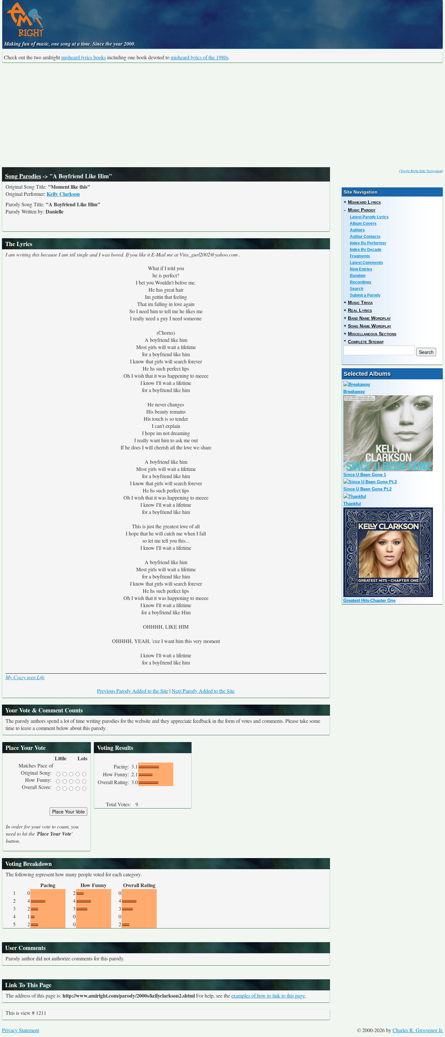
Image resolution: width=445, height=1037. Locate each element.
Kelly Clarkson (63, 193)
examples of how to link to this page (268, 995)
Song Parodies (23, 176)
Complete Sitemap (366, 341)
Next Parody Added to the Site (203, 690)
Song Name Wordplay (369, 326)
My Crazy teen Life (25, 677)
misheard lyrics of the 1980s (199, 57)
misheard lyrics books (83, 57)
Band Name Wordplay (369, 318)
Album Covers (363, 223)
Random (358, 275)
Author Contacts (365, 236)
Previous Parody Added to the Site (132, 690)
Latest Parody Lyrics (369, 217)
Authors (357, 230)
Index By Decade (365, 249)
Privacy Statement (20, 1030)
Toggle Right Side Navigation (421, 170)
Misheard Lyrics (364, 202)
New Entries (361, 269)
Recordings (360, 282)
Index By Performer (368, 243)
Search (356, 288)
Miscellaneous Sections (372, 333)
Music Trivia (360, 302)
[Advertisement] (222, 115)
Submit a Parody (365, 295)
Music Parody (362, 209)
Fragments (360, 256)
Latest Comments (366, 262)
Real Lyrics (360, 310)
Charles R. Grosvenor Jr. (418, 1030)
